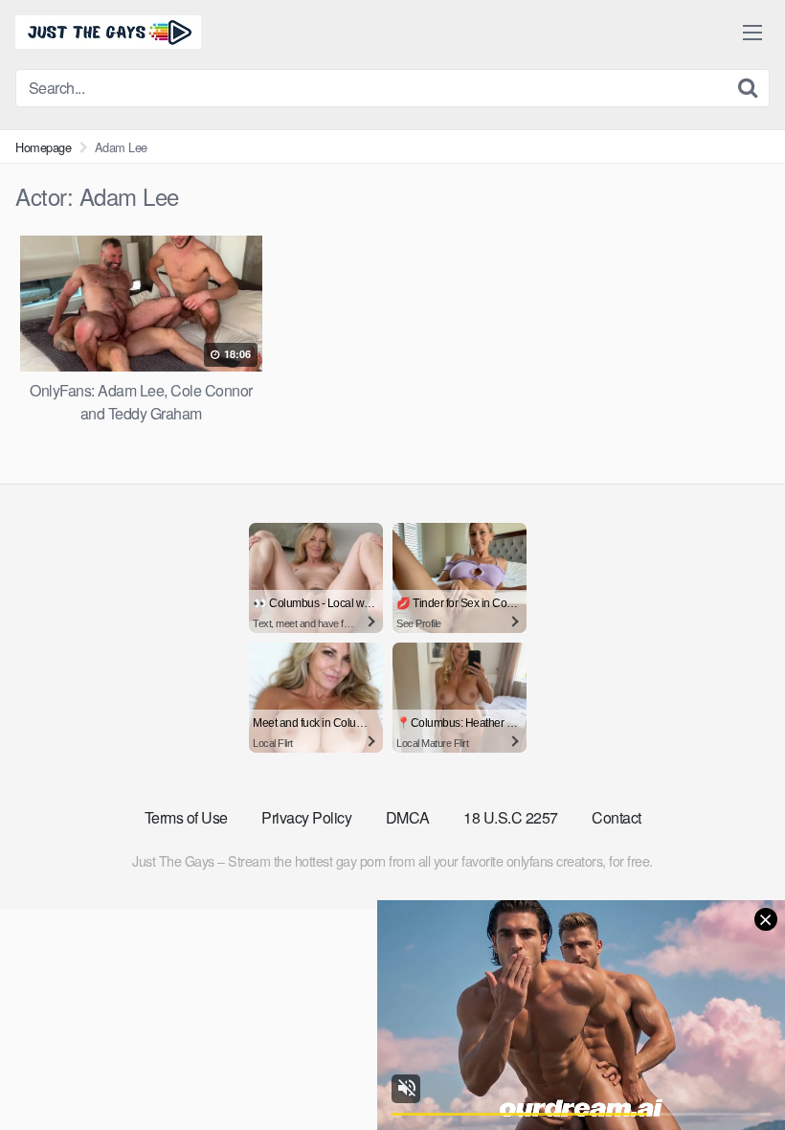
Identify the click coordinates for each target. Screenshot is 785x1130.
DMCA (408, 817)
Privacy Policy (306, 817)
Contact (616, 817)
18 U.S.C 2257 (510, 817)
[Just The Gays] (108, 32)
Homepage (43, 147)
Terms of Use (186, 817)
